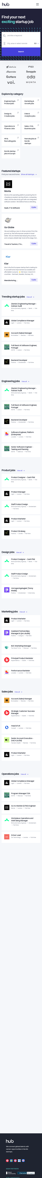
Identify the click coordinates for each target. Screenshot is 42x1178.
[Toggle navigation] (37, 4)
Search (21, 52)
